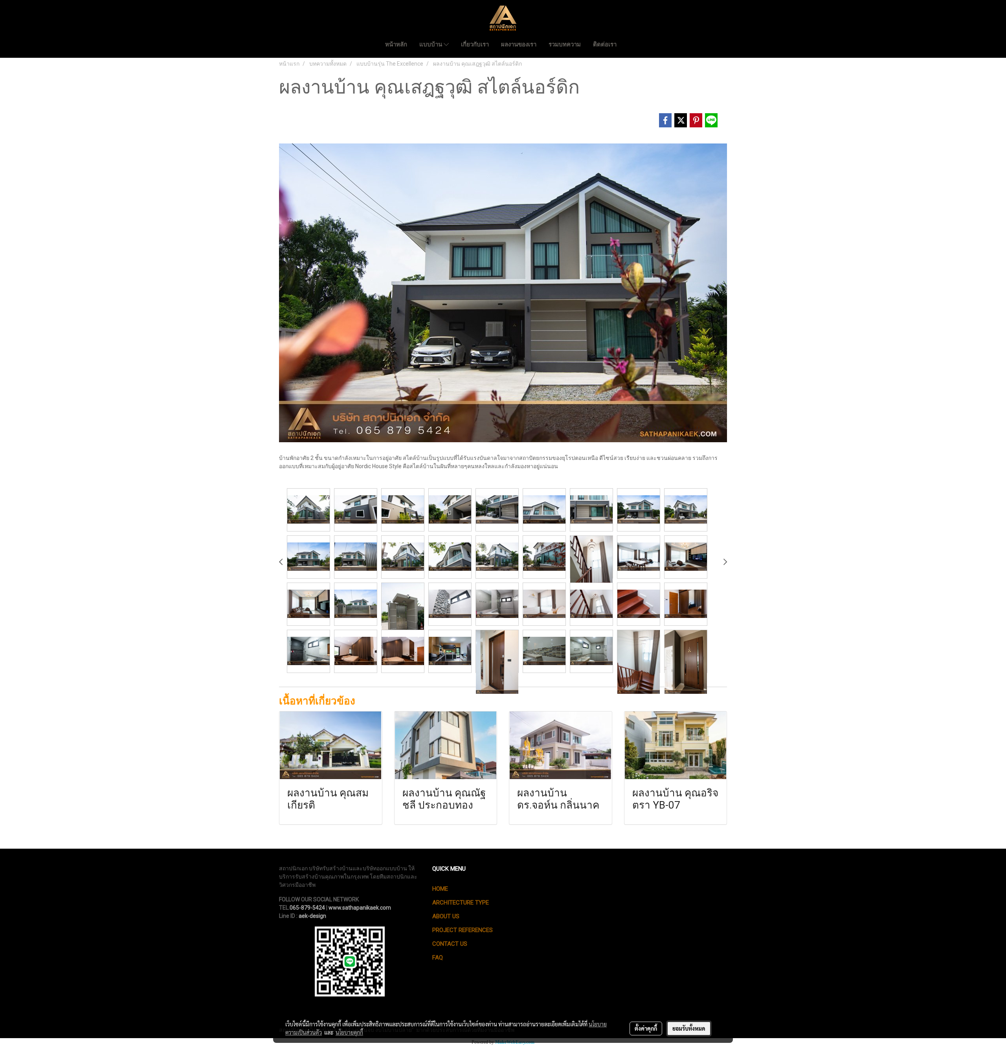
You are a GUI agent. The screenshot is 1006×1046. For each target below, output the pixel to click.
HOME (440, 888)
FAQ (437, 957)
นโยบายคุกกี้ (349, 1032)
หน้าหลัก (396, 44)
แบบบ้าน (431, 44)
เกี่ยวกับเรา (475, 44)
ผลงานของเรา (518, 44)
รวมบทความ (565, 44)
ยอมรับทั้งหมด (688, 1028)
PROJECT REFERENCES (462, 930)
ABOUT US (445, 916)
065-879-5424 (307, 907)
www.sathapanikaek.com (360, 907)
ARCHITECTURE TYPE (460, 902)
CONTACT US (449, 943)
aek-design (312, 916)
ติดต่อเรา (605, 44)
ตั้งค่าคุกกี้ (646, 1028)
